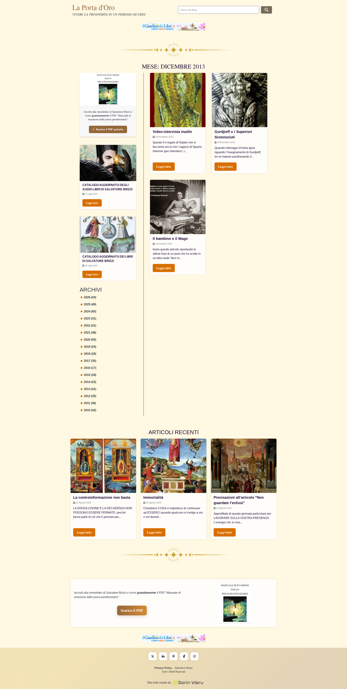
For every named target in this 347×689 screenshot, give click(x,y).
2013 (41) (90, 389)
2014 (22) (90, 381)
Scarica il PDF (132, 610)
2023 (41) (90, 318)
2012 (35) (90, 396)
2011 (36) (90, 403)
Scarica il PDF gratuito (109, 129)
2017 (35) (90, 360)
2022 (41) (90, 325)
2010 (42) (90, 410)
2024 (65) (90, 311)
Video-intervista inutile (172, 132)
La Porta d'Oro (93, 7)
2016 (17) (90, 367)
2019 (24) (90, 346)
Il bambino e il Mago (170, 239)
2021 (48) (90, 332)
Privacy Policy (163, 667)
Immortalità (153, 497)
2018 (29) (90, 353)
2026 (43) (90, 297)
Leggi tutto (92, 203)
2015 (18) (90, 374)
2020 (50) (90, 339)
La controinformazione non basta (101, 497)
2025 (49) (90, 304)
